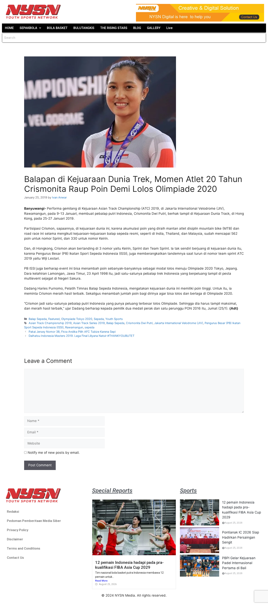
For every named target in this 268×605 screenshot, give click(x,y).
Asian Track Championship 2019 (50, 323)
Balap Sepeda (38, 319)
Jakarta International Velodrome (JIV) (178, 323)
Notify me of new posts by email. (54, 453)
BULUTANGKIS (83, 28)
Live (169, 28)
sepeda (89, 327)
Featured (54, 319)
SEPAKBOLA (28, 28)
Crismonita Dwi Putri (139, 323)
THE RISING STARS (113, 28)
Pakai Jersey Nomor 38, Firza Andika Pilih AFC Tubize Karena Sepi (72, 331)
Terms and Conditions (23, 548)
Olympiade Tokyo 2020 (76, 319)
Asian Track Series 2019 (89, 323)
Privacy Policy (17, 530)
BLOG (137, 28)
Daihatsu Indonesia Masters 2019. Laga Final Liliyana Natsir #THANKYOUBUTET (81, 335)
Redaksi (13, 512)
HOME (9, 28)
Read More (101, 580)
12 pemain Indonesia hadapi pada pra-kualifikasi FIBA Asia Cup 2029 (129, 565)
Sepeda (99, 319)
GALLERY (153, 28)
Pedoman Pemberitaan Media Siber (34, 521)
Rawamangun (74, 327)
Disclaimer (15, 539)
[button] (30, 28)
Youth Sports (114, 319)
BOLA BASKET (57, 28)
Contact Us (15, 558)
